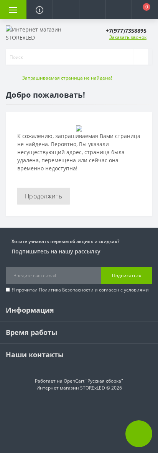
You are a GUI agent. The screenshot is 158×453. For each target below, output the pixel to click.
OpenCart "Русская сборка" (93, 381)
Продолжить (43, 196)
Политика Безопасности (66, 289)
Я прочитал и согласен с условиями (80, 289)
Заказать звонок (127, 37)
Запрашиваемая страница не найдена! (67, 78)
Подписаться (127, 275)
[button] (66, 9)
